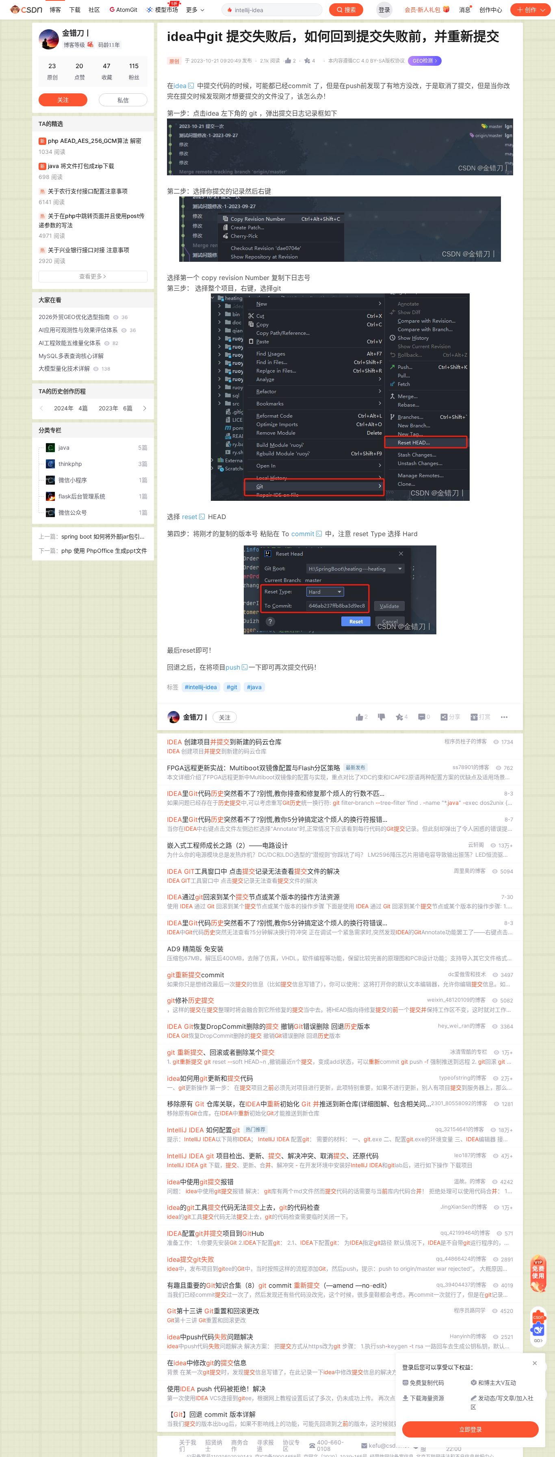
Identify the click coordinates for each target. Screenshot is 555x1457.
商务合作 (239, 1445)
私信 (123, 100)
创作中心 (490, 9)
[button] (42, 408)
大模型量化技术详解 (74, 368)
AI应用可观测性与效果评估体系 (87, 329)
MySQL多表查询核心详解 (71, 355)
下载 (74, 9)
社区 (94, 9)
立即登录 (470, 1429)
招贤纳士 (213, 1445)
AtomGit (126, 9)
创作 (530, 9)
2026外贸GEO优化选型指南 (83, 316)
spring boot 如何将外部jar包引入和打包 (103, 537)
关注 (224, 717)
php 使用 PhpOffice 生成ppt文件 (104, 550)
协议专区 (291, 1445)
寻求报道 (265, 1445)
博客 (55, 9)
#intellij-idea (201, 686)
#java (254, 686)
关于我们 (187, 1445)
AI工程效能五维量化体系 (78, 342)
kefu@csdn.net (389, 1445)
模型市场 (166, 9)
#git (232, 686)
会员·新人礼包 (423, 9)
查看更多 (90, 276)
